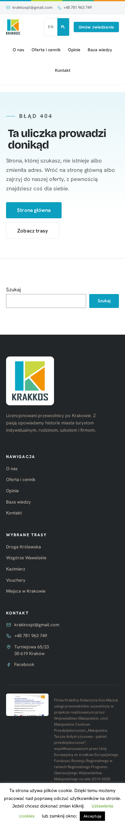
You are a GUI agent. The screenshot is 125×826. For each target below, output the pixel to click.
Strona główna (34, 210)
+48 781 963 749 (77, 7)
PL (63, 26)
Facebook (24, 664)
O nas (18, 49)
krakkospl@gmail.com (32, 7)
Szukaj (13, 289)
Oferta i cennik (46, 49)
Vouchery (15, 580)
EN (50, 26)
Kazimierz (15, 569)
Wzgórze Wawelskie (26, 558)
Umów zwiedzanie (96, 27)
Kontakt (62, 70)
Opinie (74, 49)
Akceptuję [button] (92, 816)
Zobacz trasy (32, 230)
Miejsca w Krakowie (26, 591)
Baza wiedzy (100, 49)
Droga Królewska (23, 547)
